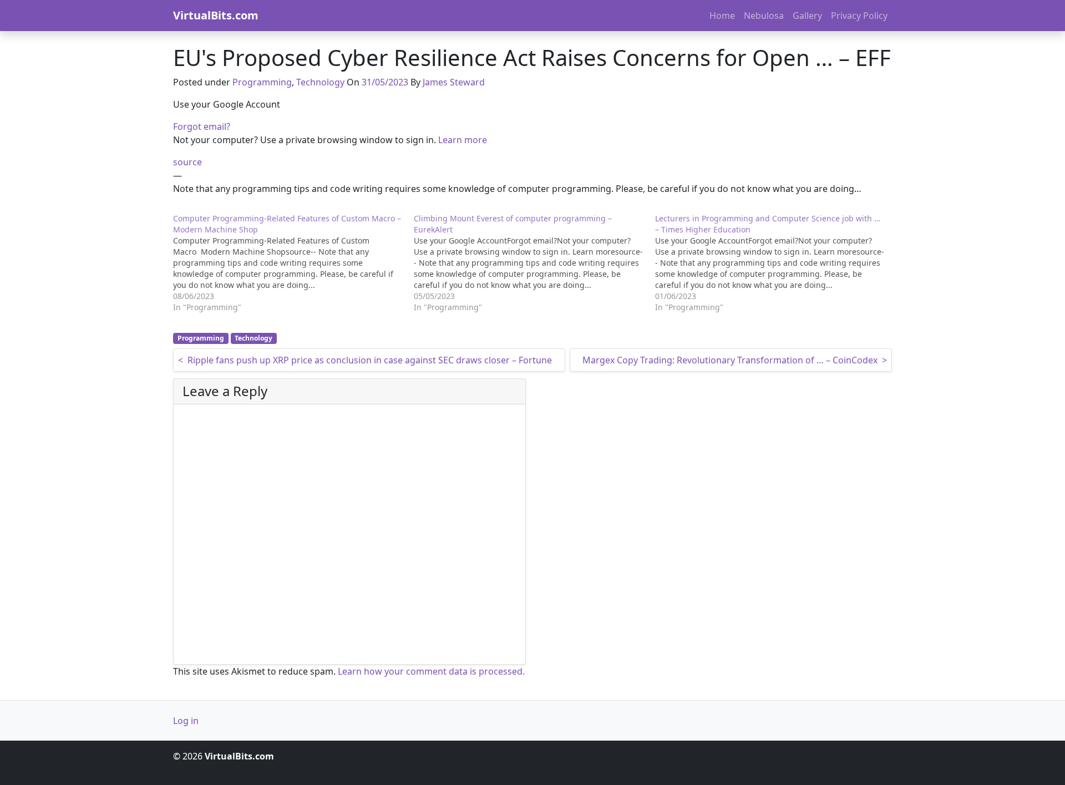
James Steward (454, 82)
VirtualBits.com (215, 15)
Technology (320, 82)
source (187, 162)
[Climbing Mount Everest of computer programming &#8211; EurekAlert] (534, 263)
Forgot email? (201, 126)
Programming (262, 82)
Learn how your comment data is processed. (431, 671)
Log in (186, 721)
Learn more (462, 140)
